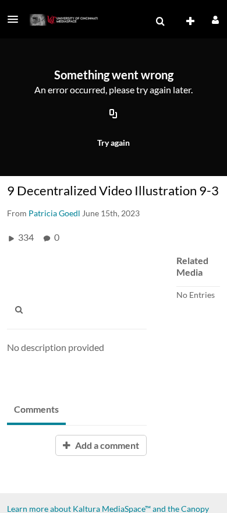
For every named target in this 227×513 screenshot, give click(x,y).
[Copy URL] (113, 115)
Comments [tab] (36, 408)
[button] (16, 19)
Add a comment (106, 445)
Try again (113, 142)
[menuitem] (160, 21)
